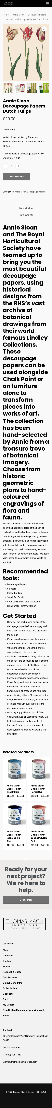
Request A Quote (12, 972)
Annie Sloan (18, 14)
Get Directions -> (11, 1047)
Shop (5, 950)
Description (26, 208)
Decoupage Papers (37, 14)
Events (6, 966)
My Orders (8, 1004)
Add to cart (16, 176)
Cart (5, 999)
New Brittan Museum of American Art (23, 1010)
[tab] (26, 208)
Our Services (10, 977)
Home (6, 14)
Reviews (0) (26, 214)
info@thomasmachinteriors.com (21, 1061)
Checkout (8, 955)
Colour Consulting (13, 983)
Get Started (26, 899)
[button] (44, 28)
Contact (7, 961)
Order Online (10, 988)
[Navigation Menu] (47, 3)
